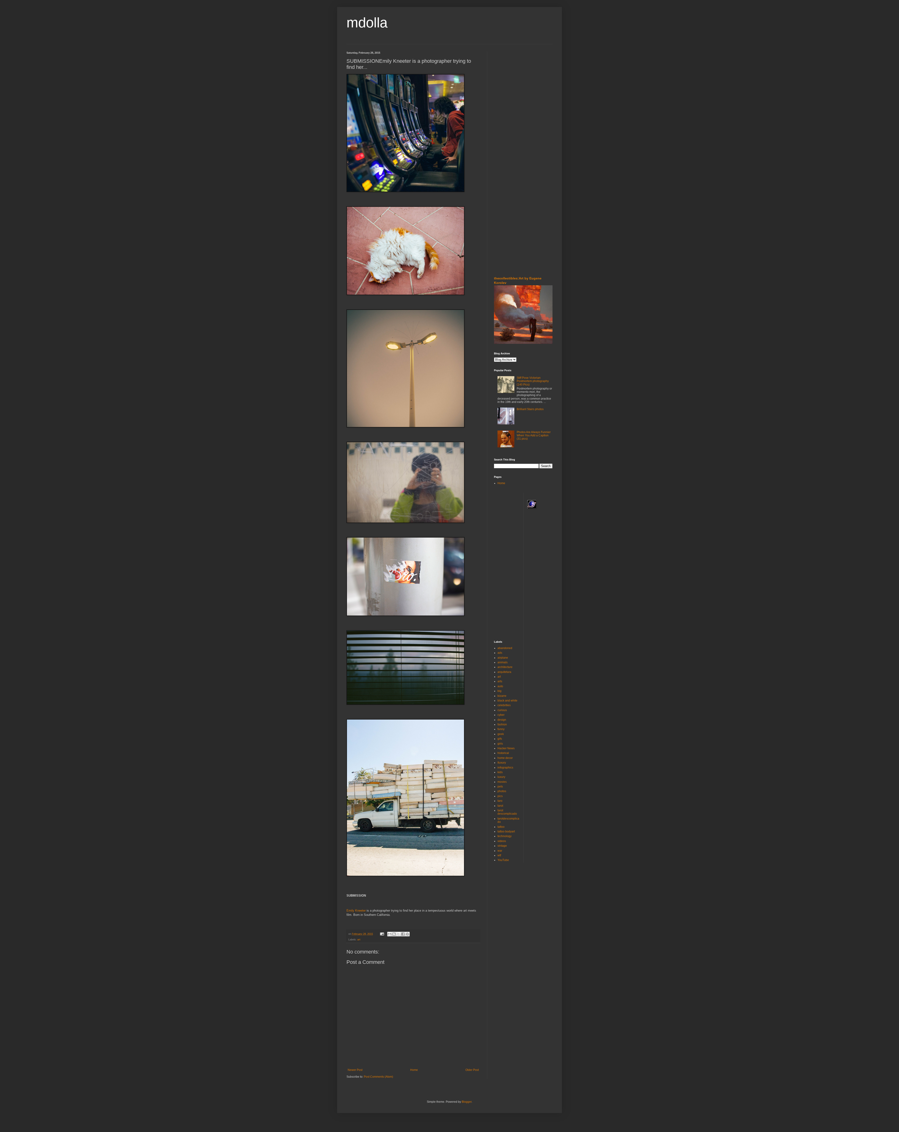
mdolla (366, 22)
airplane (502, 657)
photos (501, 791)
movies (502, 781)
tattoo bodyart (506, 831)
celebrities (504, 705)
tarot (500, 805)
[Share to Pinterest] (407, 934)
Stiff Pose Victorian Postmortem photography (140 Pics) (533, 381)
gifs (499, 738)
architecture (504, 667)
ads (499, 652)
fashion (502, 724)
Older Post (472, 1070)
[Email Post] (382, 933)
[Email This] (389, 934)
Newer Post (355, 1070)
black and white (507, 700)
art (358, 939)
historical (503, 753)
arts (499, 681)
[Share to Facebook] (403, 934)
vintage (502, 845)
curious (502, 710)
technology (504, 836)
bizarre (501, 696)
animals (502, 662)
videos (501, 841)
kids (500, 772)
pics (500, 796)
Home (414, 1070)
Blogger (467, 1101)
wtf (499, 855)
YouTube (503, 860)
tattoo (501, 826)
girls (500, 743)
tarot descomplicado (507, 812)
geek (500, 734)
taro (499, 800)
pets (500, 786)
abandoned (504, 648)
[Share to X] (398, 934)
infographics (505, 767)
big (499, 691)
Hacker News (506, 748)
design (501, 719)
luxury (501, 777)
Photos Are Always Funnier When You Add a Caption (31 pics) (534, 436)
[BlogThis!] (394, 934)
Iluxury (501, 762)
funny (501, 729)
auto (500, 686)
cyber (501, 714)
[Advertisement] (508, 79)
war (499, 850)
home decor (505, 758)
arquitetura (504, 672)
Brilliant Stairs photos (530, 409)
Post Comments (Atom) (378, 1076)
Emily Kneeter (356, 910)
